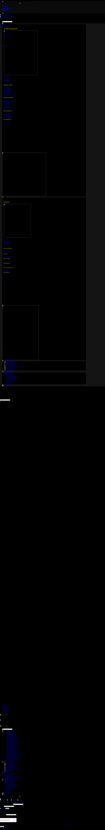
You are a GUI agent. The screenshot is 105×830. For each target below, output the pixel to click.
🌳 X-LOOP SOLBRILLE (9, 771)
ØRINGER (9, 383)
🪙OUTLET (4, 385)
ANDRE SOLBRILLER (11, 743)
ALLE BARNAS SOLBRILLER (10, 754)
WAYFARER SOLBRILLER (12, 741)
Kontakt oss (4, 9)
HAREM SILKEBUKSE (11, 377)
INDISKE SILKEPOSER (11, 378)
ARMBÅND (9, 380)
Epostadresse (3, 814)
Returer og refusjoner (6, 8)
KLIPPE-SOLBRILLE (11, 735)
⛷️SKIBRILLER (5, 384)
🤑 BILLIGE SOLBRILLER (7, 731)
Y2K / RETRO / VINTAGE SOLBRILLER (14, 742)
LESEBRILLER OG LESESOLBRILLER (12, 776)
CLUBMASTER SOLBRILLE (12, 734)
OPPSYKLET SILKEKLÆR (9, 375)
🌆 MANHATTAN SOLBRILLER (10, 362)
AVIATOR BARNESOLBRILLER (13, 755)
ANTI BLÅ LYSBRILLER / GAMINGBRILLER (13, 773)
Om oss (3, 5)
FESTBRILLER (7, 760)
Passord (2, 806)
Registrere (2, 826)
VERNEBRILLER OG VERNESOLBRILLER (13, 778)
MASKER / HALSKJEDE (9, 373)
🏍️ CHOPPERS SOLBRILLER (10, 363)
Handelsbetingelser (6, 10)
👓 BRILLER (4, 772)
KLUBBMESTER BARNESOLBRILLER (14, 756)
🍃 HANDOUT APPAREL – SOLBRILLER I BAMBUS (14, 366)
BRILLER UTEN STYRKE (9, 774)
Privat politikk (5, 11)
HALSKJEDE (9, 382)
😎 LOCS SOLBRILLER (9, 361)
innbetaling (4, 6)
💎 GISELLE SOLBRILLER (9, 365)
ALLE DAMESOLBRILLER (9, 732)
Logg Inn (7, 808)
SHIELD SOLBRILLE (11, 740)
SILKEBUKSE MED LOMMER (12, 376)
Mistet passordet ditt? (4, 810)
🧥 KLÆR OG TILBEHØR (7, 780)
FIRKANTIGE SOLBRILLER (12, 736)
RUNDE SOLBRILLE (11, 739)
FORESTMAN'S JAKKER (9, 374)
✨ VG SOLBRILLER (8, 770)
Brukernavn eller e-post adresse (6, 804)
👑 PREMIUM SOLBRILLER (8, 360)
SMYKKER (6, 379)
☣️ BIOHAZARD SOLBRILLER (10, 367)
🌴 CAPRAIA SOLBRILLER (9, 364)
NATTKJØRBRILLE (8, 777)
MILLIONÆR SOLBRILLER (12, 738)
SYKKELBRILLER (8, 775)
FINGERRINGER (10, 381)
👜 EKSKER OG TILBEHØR (8, 779)
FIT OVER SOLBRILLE (11, 737)
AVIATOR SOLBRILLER (11, 733)
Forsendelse (4, 7)
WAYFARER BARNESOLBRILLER (13, 758)
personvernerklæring (66, 824)
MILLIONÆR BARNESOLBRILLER (13, 757)
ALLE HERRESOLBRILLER (9, 744)
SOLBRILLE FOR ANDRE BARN (13, 759)
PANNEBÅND (7, 781)
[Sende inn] (0, 401)
